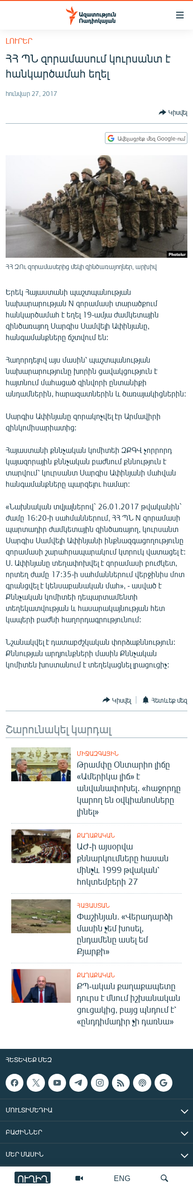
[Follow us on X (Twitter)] (36, 1083)
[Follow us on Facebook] (14, 1083)
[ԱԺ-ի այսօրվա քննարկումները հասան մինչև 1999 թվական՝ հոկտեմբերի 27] (41, 846)
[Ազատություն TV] (79, 1178)
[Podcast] (142, 1083)
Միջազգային (98, 753)
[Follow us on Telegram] (78, 1083)
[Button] (173, 112)
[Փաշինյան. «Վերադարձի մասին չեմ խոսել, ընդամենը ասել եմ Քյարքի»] (41, 916)
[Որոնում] (164, 1178)
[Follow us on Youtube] (57, 1083)
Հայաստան (93, 905)
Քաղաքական (96, 835)
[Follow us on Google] (163, 1083)
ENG (122, 1178)
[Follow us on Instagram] (100, 1083)
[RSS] (121, 1083)
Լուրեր (19, 40)
